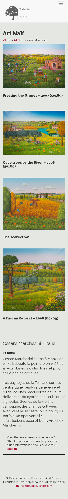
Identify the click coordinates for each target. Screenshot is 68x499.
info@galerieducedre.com (36, 485)
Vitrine (7, 40)
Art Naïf (18, 40)
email (10, 448)
